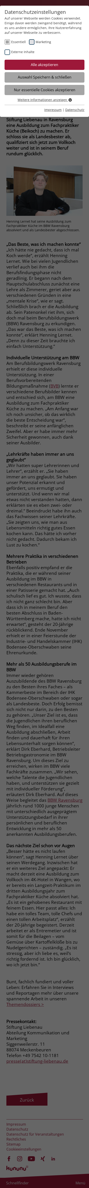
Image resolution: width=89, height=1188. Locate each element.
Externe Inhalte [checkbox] (22, 52)
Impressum (53, 110)
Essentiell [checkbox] (18, 42)
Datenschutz (74, 110)
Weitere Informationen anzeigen (43, 100)
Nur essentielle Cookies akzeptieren (44, 89)
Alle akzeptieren (44, 64)
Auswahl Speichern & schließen (44, 77)
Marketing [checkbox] (43, 42)
